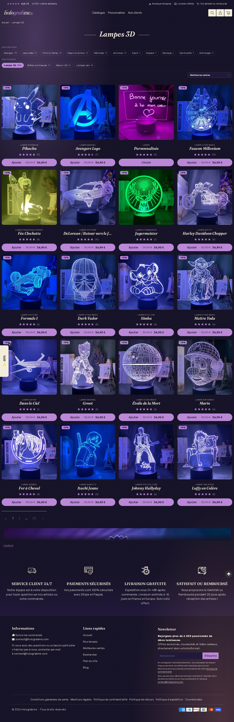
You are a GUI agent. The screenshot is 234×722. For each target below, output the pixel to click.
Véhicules (100, 53)
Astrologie (206, 53)
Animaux (119, 53)
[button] (4, 361)
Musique (168, 53)
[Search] (212, 12)
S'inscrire (210, 655)
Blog (86, 667)
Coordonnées (193, 699)
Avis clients (135, 12)
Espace (151, 53)
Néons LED (63, 65)
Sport (136, 53)
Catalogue (98, 12)
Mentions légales (81, 699)
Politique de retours (141, 699)
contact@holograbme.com (32, 639)
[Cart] (228, 12)
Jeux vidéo (30, 53)
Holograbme (29, 709)
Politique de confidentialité (110, 699)
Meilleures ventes (94, 648)
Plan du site (90, 661)
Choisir (146, 162)
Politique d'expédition (169, 699)
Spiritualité (187, 53)
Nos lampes (90, 641)
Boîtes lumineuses (38, 65)
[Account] (220, 12)
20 (34, 518)
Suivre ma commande (28, 635)
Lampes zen (85, 65)
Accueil (5, 22)
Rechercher (90, 654)
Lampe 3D (13, 65)
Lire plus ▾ (8, 545)
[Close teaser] (9, 344)
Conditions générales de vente (49, 699)
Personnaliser (116, 12)
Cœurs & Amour (77, 53)
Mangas (10, 53)
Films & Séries (52, 53)
